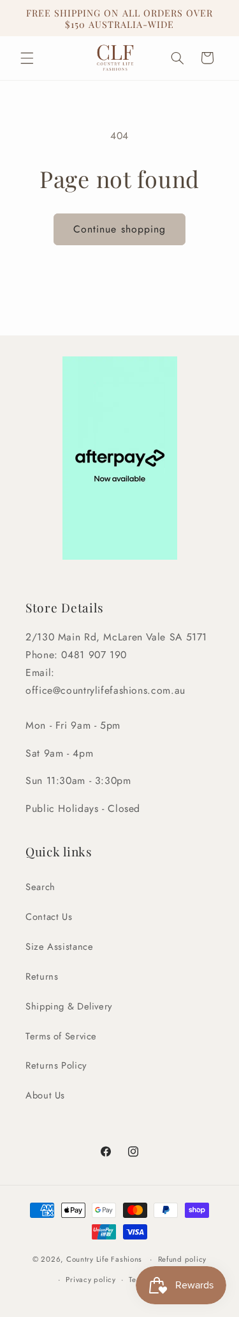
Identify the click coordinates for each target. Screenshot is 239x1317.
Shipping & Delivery (68, 1006)
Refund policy (182, 1259)
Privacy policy (90, 1279)
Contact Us (48, 917)
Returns (41, 976)
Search (40, 887)
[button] (26, 57)
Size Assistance (59, 947)
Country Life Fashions (104, 1259)
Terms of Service (61, 1036)
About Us (45, 1095)
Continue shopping (119, 229)
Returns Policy (56, 1065)
